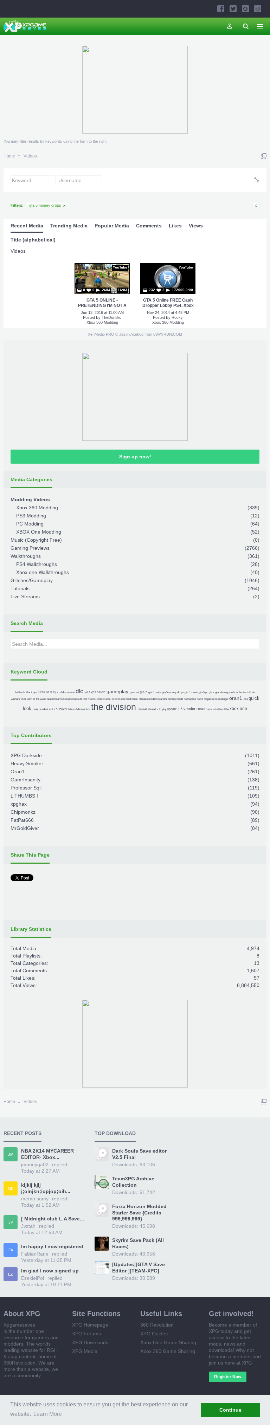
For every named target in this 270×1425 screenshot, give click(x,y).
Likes (175, 225)
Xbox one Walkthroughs (42, 572)
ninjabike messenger (216, 699)
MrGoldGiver (25, 828)
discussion (68, 692)
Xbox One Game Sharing (168, 1342)
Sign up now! (135, 456)
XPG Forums (86, 1333)
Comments (149, 225)
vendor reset (194, 709)
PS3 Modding (31, 515)
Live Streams (25, 596)
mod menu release (137, 699)
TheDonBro (111, 317)
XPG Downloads (90, 1342)
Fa (10, 1250)
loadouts (77, 699)
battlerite (20, 692)
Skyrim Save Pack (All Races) (138, 1243)
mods (179, 699)
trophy (162, 709)
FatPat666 (22, 820)
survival (61, 709)
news (200, 699)
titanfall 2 (153, 709)
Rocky (177, 317)
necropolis (190, 699)
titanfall (143, 709)
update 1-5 (174, 709)
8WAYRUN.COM (167, 334)
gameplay (117, 691)
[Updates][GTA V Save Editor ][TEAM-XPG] (138, 1268)
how (235, 692)
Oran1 (18, 771)
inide (23, 699)
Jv (10, 1222)
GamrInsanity (25, 779)
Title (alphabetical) (33, 240)
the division (113, 707)
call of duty (48, 692)
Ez (10, 1274)
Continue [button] (230, 1410)
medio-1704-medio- (99, 699)
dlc (79, 691)
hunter (242, 692)
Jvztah (28, 1226)
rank (35, 709)
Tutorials (20, 588)
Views (196, 225)
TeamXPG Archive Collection (133, 1182)
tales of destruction (79, 709)
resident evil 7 (47, 709)
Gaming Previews (30, 548)
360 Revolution (157, 1325)
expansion (97, 692)
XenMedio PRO (101, 334)
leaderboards (55, 699)
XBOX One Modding (38, 532)
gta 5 (143, 692)
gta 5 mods (154, 692)
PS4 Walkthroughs (36, 564)
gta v (211, 692)
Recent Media (27, 225)
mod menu (118, 699)
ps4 (246, 699)
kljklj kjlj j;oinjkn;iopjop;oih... (45, 1188)
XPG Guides (154, 1333)
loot (85, 699)
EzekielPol (32, 1278)
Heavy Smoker (27, 763)
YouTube (120, 267)
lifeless (67, 699)
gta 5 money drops (47, 205)
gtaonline (220, 692)
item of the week (36, 699)
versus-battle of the (217, 709)
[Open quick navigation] (263, 156)
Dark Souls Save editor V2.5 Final (139, 1154)
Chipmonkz (23, 812)
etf (86, 692)
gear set (134, 692)
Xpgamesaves (19, 1325)
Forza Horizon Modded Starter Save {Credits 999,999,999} (139, 1213)
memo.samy (35, 1198)
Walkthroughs (26, 556)
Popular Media (112, 225)
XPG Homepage (90, 1325)
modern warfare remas (162, 699)
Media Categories (31, 479)
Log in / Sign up (229, 26)
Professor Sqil (26, 788)
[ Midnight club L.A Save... (52, 1218)
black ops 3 (32, 692)
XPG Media (84, 1351)
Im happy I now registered (52, 1246)
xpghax (19, 804)
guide (229, 692)
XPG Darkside (26, 755)
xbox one (238, 708)
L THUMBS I (24, 796)
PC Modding (30, 524)
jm (10, 1154)
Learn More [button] (47, 1414)
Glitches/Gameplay (32, 580)
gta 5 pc (203, 692)
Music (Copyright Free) (36, 540)
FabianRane (35, 1254)
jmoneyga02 (35, 1164)
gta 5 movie (191, 692)
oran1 (235, 698)
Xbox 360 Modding (102, 322)
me (10, 1188)
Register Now (227, 1376)
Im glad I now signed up (50, 1271)
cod (59, 692)
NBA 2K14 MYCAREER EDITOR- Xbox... (47, 1154)
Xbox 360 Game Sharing (167, 1351)
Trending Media (69, 225)
